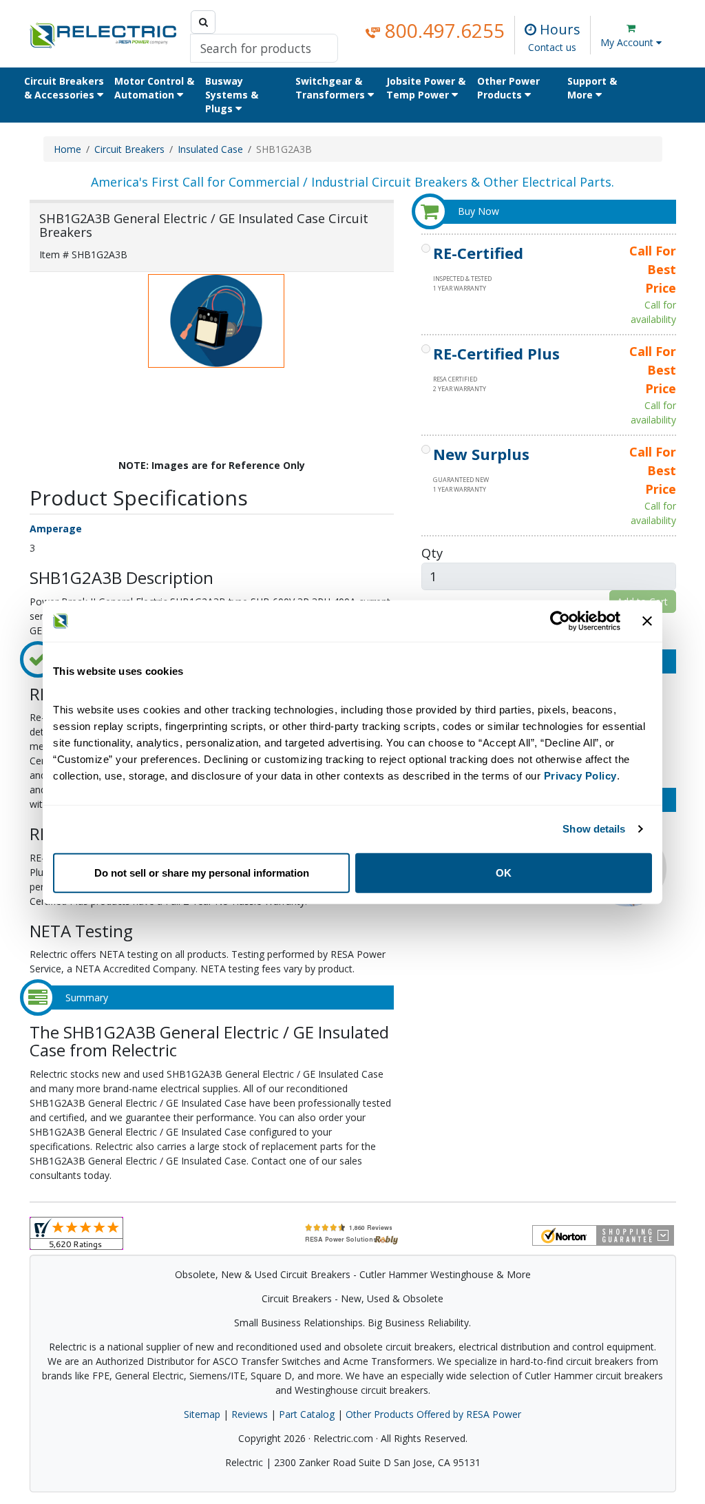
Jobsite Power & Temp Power (425, 87)
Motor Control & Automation (154, 87)
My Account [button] (628, 42)
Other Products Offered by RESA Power (433, 1414)
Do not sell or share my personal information (201, 872)
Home (67, 149)
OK (504, 872)
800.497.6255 (442, 30)
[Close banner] (647, 621)
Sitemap (202, 1414)
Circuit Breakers (129, 149)
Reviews (249, 1414)
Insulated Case (210, 149)
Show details (593, 829)
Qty (432, 552)
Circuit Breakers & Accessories (64, 87)
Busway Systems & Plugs (231, 94)
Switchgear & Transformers (331, 87)
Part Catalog (307, 1414)
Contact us (552, 47)
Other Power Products (508, 87)
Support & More (592, 87)
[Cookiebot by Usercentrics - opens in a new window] (560, 621)
